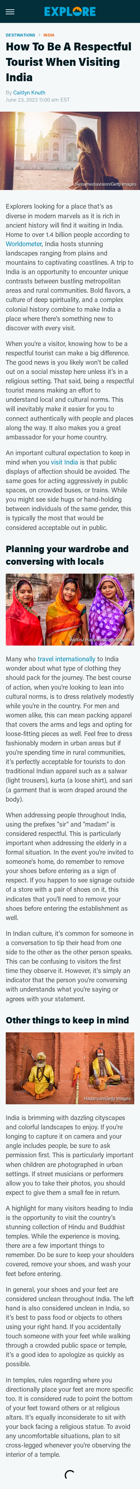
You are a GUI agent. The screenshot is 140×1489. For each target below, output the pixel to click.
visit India (64, 462)
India (49, 35)
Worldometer (24, 243)
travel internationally (66, 659)
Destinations (21, 35)
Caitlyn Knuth (29, 92)
